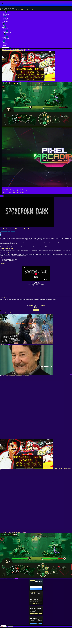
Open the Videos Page (36, 623)
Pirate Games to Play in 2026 (34, 601)
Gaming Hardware (5, 21)
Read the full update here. (24, 300)
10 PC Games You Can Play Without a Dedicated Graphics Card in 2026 (11, 189)
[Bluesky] (36, 235)
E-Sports (4, 15)
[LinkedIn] (36, 234)
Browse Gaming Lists (36, 603)
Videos (3, 22)
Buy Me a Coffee (36, 307)
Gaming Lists (23, 189)
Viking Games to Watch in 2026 (34, 599)
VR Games (4, 20)
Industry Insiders (5, 29)
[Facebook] (36, 233)
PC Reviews (5, 35)
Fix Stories (4, 31)
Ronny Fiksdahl (13, 231)
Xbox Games (5, 19)
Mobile (4, 17)
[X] (36, 236)
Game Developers (5, 28)
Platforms (3, 16)
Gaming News (23, 50)
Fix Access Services (6, 38)
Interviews (3, 27)
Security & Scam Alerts (6, 14)
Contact (12, 626)
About (2, 41)
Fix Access (9, 626)
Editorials (4, 45)
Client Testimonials (5, 39)
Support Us (4, 42)
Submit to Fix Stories (8, 32)
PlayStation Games (5, 18)
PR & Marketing (4, 37)
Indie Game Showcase (6, 25)
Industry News (5, 13)
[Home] (17, 9)
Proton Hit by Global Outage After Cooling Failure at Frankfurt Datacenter (11, 50)
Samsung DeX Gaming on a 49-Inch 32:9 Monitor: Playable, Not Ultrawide (12, 192)
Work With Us (5, 43)
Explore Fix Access (36, 613)
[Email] (36, 232)
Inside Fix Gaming (5, 44)
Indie (2, 23)
